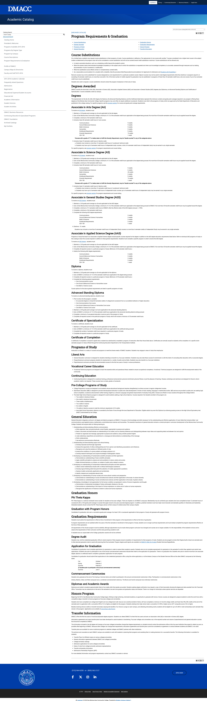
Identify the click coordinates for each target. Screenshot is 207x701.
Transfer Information (146, 49)
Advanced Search (8, 37)
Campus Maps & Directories (13, 70)
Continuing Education (170, 2)
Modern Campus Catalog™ (123, 700)
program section (112, 103)
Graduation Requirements (147, 44)
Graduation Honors (145, 42)
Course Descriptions (11, 57)
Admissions (8, 86)
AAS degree (82, 241)
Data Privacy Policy (97, 691)
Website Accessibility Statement (112, 691)
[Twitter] (81, 677)
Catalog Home (9, 40)
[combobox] (189, 29)
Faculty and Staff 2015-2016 (13, 73)
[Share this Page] (199, 33)
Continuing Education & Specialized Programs (20, 116)
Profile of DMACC (10, 66)
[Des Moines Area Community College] (20, 9)
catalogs (79, 700)
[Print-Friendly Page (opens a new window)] (201, 33)
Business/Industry (183, 2)
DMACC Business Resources (13, 112)
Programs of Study (79, 47)
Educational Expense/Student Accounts (17, 93)
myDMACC (153, 2)
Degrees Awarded (79, 44)
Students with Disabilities (168, 72)
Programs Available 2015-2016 (14, 47)
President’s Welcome (11, 43)
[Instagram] (88, 677)
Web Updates (124, 691)
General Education (79, 49)
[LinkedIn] (96, 677)
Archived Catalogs (10, 123)
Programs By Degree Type (13, 50)
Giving (160, 2)
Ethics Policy (88, 691)
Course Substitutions (80, 42)
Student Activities (10, 107)
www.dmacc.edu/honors (108, 609)
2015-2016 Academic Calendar (14, 79)
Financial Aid (8, 96)
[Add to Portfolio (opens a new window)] (196, 33)
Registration (8, 89)
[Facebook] (74, 677)
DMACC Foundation (10, 119)
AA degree (82, 110)
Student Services (10, 103)
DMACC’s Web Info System (148, 542)
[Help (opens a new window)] (203, 33)
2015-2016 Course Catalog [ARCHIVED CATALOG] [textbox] (184, 29)
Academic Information (11, 100)
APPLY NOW (179, 673)
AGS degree (82, 200)
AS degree (82, 155)
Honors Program (144, 47)
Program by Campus (11, 54)
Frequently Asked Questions (13, 82)
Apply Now (194, 2)
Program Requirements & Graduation (17, 61)
